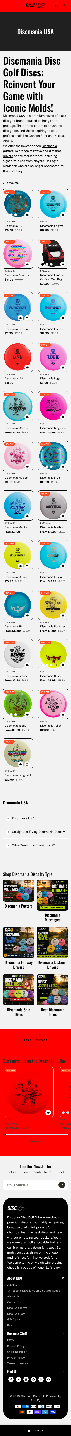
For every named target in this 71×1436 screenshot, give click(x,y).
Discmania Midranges (52, 917)
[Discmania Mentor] (18, 505)
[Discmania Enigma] (53, 204)
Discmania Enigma (52, 226)
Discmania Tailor (50, 725)
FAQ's (10, 1340)
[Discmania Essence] (18, 253)
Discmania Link (14, 378)
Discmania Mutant (16, 577)
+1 (20, 214)
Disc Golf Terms (17, 1308)
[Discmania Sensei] (18, 654)
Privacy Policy (16, 1357)
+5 (55, 466)
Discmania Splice (51, 676)
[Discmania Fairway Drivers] (18, 942)
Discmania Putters (19, 905)
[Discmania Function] (18, 307)
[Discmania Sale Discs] (18, 989)
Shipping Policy (17, 1351)
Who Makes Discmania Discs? (33, 845)
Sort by (38, 1430)
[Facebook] (11, 1379)
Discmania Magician (53, 428)
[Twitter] (18, 1379)
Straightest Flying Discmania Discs (37, 832)
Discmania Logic (50, 378)
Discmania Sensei (16, 676)
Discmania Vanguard (18, 775)
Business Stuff (17, 1333)
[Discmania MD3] (53, 456)
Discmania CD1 (14, 226)
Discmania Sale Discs (18, 1012)
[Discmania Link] (18, 357)
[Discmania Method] (53, 505)
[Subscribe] (61, 1185)
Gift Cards (14, 1319)
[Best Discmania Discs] (52, 989)
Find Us (12, 1371)
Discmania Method (52, 527)
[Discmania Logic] (53, 357)
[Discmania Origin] (53, 555)
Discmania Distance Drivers (52, 964)
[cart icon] (64, 6)
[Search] (57, 6)
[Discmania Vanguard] (18, 753)
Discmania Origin (51, 577)
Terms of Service (17, 1363)
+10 (20, 714)
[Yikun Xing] (28, 1092)
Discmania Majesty (17, 477)
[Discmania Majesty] (18, 456)
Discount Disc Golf (33, 1396)
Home (27, 1039)
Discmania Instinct (52, 329)
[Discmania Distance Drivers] (52, 942)
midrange (22, 151)
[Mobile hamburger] (7, 6)
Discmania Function (17, 329)
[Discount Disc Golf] (35, 6)
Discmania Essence (17, 275)
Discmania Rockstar (52, 626)
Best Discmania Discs (52, 1012)
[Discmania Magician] (53, 406)
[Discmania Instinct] (53, 307)
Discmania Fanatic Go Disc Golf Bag (52, 277)
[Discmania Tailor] (53, 704)
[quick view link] (27, 214)
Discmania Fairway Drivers (19, 964)
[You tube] (48, 1379)
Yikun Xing (10, 1123)
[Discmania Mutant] (18, 555)
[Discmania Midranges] (52, 895)
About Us (13, 1296)
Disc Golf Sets (16, 1314)
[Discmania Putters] (18, 891)
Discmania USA (14, 116)
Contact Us (14, 1302)
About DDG (14, 1278)
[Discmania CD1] (18, 204)
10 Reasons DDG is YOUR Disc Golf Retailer (34, 1290)
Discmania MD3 (50, 477)
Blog (10, 1325)
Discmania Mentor (16, 527)
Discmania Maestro (17, 428)
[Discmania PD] (18, 605)
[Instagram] (26, 1379)
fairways (36, 151)
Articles (12, 1285)
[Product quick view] (27, 318)
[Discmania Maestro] (18, 406)
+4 (55, 665)
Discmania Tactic (15, 725)
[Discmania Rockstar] (53, 605)
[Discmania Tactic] (18, 704)
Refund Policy (16, 1346)
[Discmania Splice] (53, 654)
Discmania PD (13, 626)
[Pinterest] (33, 1379)
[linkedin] (41, 1379)
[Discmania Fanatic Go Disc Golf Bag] (53, 253)
